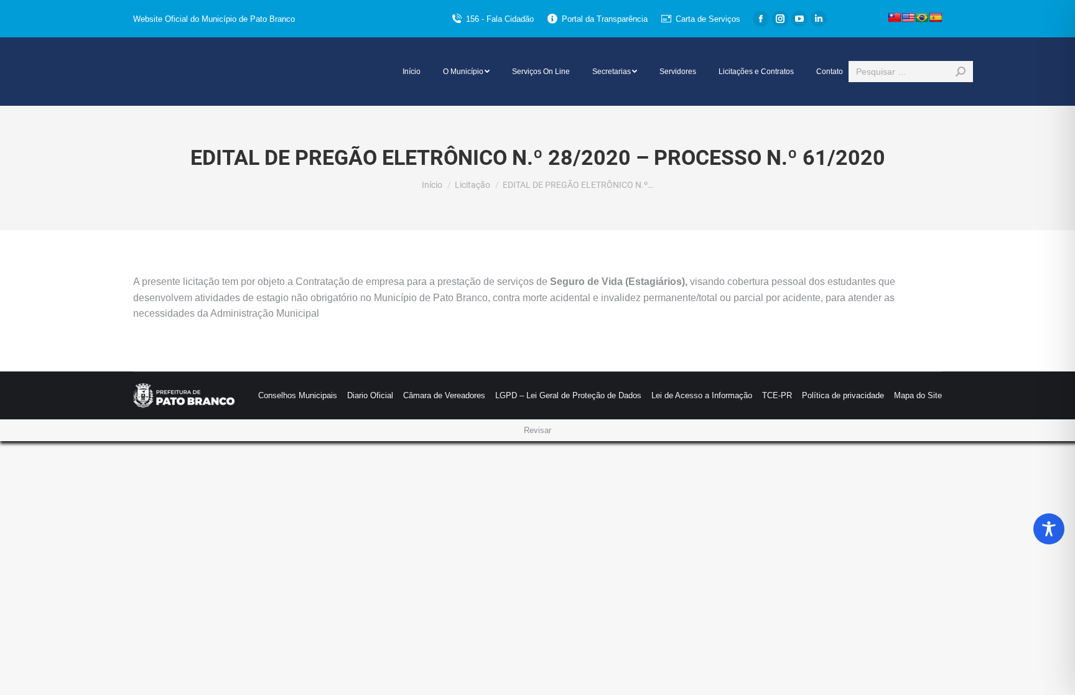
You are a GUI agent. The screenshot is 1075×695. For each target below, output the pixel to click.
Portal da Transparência (605, 19)
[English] (908, 17)
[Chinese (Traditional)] (894, 17)
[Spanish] (935, 17)
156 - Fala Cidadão (500, 19)
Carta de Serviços (708, 19)
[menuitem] (411, 72)
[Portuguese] (922, 17)
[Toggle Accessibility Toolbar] (1049, 529)
